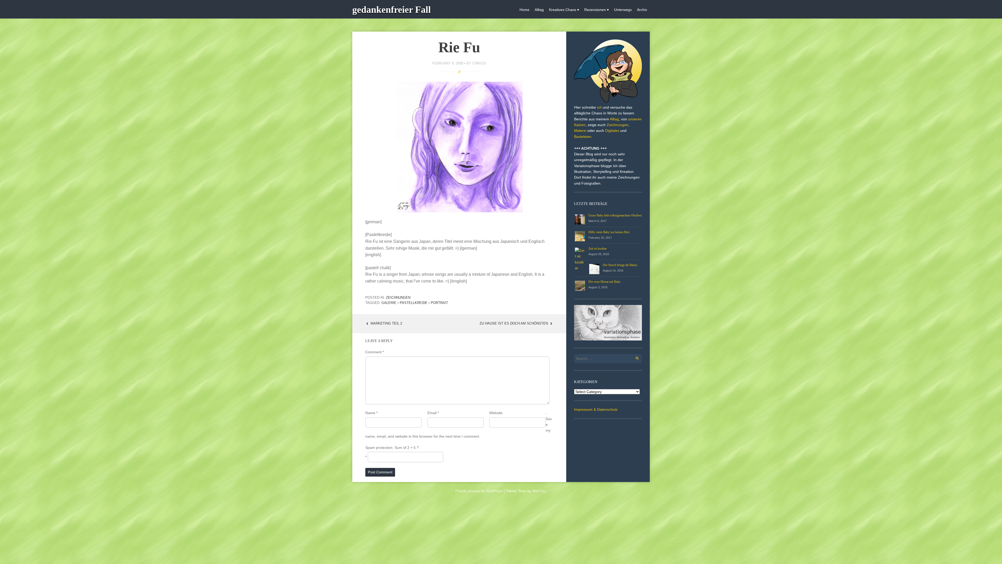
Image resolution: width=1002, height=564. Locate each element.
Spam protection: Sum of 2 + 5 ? (392, 447)
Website (496, 413)
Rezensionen (595, 10)
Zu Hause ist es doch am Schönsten (514, 323)
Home (524, 10)
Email (433, 413)
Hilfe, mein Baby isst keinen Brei (608, 232)
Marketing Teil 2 (385, 323)
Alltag (539, 10)
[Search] (634, 357)
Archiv (642, 10)
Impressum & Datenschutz (596, 409)
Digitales (612, 130)
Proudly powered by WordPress (479, 491)
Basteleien (582, 136)
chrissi (479, 63)
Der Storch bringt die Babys (620, 265)
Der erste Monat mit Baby (604, 282)
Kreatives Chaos (562, 10)
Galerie (388, 303)
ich (599, 107)
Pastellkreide (413, 303)
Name (371, 413)
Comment (374, 352)
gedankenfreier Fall (391, 9)
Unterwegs (623, 10)
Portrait (439, 303)
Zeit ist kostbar (597, 248)
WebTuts (539, 491)
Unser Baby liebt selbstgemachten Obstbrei (615, 215)
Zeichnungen (398, 297)
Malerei (580, 130)
